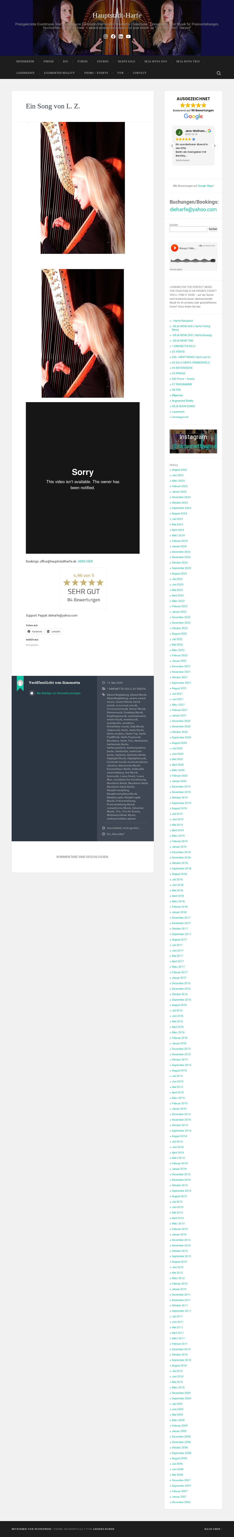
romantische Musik (119, 808)
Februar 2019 (180, 841)
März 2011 (178, 1338)
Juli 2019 (177, 813)
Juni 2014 (177, 1147)
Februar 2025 (180, 486)
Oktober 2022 (180, 628)
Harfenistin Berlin (117, 744)
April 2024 (178, 529)
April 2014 (178, 1152)
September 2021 (181, 682)
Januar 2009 (179, 1431)
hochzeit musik (116, 762)
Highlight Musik (116, 758)
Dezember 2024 (181, 497)
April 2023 (178, 595)
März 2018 (178, 901)
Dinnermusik (114, 712)
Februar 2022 (180, 655)
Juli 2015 (177, 1076)
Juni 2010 (177, 1376)
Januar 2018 (179, 912)
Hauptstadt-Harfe (117, 15)
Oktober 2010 (180, 1354)
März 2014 (178, 1158)
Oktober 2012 (180, 1251)
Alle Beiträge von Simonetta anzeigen (58, 693)
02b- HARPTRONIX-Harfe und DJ (191, 357)
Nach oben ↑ (213, 1529)
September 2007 (181, 1485)
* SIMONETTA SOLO (119, 688)
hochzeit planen (137, 762)
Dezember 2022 (181, 617)
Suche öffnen (218, 73)
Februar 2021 (180, 710)
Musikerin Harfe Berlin (120, 786)
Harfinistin (121, 751)
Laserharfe (25, 73)
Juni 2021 (177, 699)
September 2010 (181, 1360)
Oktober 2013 (180, 1185)
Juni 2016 (177, 1016)
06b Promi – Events (183, 378)
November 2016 (181, 988)
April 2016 (178, 1026)
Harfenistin (141, 740)
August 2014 (179, 1136)
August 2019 (179, 808)
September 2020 (181, 737)
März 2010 (178, 1387)
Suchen (174, 224)
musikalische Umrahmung (130, 779)
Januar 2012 (179, 1289)
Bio (65, 61)
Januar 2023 (179, 611)
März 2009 (178, 1420)
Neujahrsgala (115, 797)
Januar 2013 (179, 1234)
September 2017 (181, 934)
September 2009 (181, 1398)
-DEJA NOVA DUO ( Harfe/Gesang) (192, 335)
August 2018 (179, 874)
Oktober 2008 (180, 1447)
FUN (120, 73)
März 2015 (178, 1098)
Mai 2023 (177, 590)
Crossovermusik (117, 708)
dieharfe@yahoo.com (193, 209)
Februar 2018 (180, 906)
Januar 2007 (179, 1496)
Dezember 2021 (181, 666)
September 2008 (181, 1453)
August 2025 (179, 469)
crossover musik (126, 705)
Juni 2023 (177, 584)
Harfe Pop (131, 733)
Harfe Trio (126, 740)
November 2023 (181, 557)
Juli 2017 (177, 945)
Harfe (124, 730)
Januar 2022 (179, 660)
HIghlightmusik (136, 758)
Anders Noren (103, 1529)
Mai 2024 (177, 524)
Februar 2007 (180, 1491)
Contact (139, 73)
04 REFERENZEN (182, 367)
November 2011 (181, 1300)
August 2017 (179, 939)
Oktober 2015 (180, 1059)
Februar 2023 (180, 606)
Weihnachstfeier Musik (121, 815)
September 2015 (181, 1065)
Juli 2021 (177, 693)
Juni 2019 (177, 819)
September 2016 (181, 999)
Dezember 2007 (181, 1480)
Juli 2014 (177, 1141)
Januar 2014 (179, 1168)
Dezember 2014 (181, 1114)
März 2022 (178, 650)
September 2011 (181, 1310)
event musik (114, 719)
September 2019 (181, 803)
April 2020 (178, 764)
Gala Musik (137, 726)
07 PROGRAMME (182, 384)
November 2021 (181, 671)
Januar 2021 (179, 715)
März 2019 (178, 835)
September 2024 (181, 508)
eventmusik (130, 719)
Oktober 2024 (180, 502)
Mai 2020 (177, 759)
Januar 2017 (179, 977)
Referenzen (25, 61)
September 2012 (181, 1256)
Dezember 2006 (181, 1502)
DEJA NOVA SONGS (183, 406)
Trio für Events (131, 811)
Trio (118, 811)
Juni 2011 (177, 1321)
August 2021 (179, 688)
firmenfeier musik (118, 726)
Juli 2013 (177, 1201)
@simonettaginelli (196, 446)
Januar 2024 (179, 546)
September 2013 (181, 1190)
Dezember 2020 (181, 721)
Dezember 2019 (181, 786)
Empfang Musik (133, 712)
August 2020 (179, 743)
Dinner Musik (137, 708)
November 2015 (181, 1054)
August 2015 (179, 1070)
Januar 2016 (179, 1043)
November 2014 (181, 1119)
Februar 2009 (180, 1425)
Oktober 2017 (180, 928)
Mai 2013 (177, 1212)
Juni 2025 (177, 475)
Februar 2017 (180, 972)
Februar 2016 (180, 1037)
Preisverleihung (125, 800)
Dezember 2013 (181, 1174)
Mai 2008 (177, 1474)
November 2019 (181, 792)
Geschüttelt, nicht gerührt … (124, 828)
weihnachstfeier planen (121, 818)
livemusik (113, 776)
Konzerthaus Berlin (119, 769)
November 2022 (181, 622)
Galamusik (113, 730)
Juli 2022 (177, 639)
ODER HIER (85, 561)
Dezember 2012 (181, 1240)
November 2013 (181, 1179)
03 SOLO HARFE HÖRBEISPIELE (191, 362)
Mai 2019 (177, 824)
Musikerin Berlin (117, 783)
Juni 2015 (177, 1081)
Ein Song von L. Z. (53, 106)
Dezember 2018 (181, 852)
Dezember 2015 (181, 1048)
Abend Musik (138, 694)
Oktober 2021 (180, 677)
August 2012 (179, 1261)
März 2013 (178, 1223)
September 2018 (181, 868)
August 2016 (179, 1005)
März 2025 (178, 480)
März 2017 (178, 966)
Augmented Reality (59, 73)
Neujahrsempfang (118, 790)
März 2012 (178, 1278)
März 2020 (178, 770)
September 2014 (181, 1130)
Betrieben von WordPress (31, 1529)
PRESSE (49, 61)
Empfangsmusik (117, 716)
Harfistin (120, 755)
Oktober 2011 (180, 1305)
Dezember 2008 (181, 1436)
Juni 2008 (177, 1469)
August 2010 (179, 1365)
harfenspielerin (116, 747)
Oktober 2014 (180, 1125)
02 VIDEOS (139, 688)
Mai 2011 (177, 1327)
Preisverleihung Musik (120, 804)
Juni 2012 (177, 1267)
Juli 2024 (177, 518)
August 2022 (179, 633)
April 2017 (178, 961)
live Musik (131, 772)
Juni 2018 (177, 885)
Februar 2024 (180, 540)
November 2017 (181, 923)
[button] (214, 145)
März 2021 (178, 704)
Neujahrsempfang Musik (122, 793)
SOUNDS (103, 61)
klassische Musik (129, 765)
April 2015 (178, 1092)
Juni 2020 (177, 753)
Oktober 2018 (180, 863)
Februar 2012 (180, 1283)
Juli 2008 (177, 1463)
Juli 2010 (177, 1371)
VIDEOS (82, 61)
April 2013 (178, 1218)
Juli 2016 (177, 1010)
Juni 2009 (177, 1409)
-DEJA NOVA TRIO (182, 340)
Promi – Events (96, 73)
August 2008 (179, 1458)
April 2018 (178, 895)
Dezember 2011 (181, 1294)
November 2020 (181, 726)
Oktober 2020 (180, 732)
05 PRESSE (178, 373)
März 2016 (178, 1032)
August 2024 (179, 513)
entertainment (136, 716)
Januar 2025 (179, 491)
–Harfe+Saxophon (182, 320)
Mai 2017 (177, 955)
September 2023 (181, 568)
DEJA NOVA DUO (155, 61)
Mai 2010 (177, 1382)
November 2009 (181, 1393)
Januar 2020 (179, 781)
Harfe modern (115, 733)
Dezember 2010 (181, 1349)
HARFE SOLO (126, 61)
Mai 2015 (177, 1087)
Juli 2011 (177, 1316)
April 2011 (178, 1332)
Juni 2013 (177, 1207)
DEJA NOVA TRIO (188, 61)
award (133, 698)
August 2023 (179, 573)
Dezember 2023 (181, 551)
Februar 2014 (180, 1163)
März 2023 (178, 601)
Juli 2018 (177, 879)
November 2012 (181, 1245)
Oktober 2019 (180, 797)
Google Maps (205, 185)
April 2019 (178, 830)
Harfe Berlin (136, 730)
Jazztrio (112, 765)
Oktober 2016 (180, 994)
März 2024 (178, 535)
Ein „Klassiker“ (116, 834)
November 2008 (181, 1442)
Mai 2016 (177, 1021)
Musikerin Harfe (138, 783)
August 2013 (179, 1196)
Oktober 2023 (180, 562)
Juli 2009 (177, 1403)
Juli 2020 (177, 748)
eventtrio (128, 723)
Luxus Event (127, 776)
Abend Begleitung (118, 694)
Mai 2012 (177, 1272)
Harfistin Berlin (136, 755)
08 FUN (176, 389)
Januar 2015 (179, 1108)
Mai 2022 (177, 644)
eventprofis (114, 723)
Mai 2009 (177, 1414)
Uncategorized (180, 417)
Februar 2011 (180, 1343)
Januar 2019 (179, 846)
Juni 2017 (177, 950)
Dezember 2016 (181, 983)
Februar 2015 (180, 1103)
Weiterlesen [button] (183, 160)
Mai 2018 (177, 890)
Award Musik (124, 701)
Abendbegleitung (117, 698)
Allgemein (177, 395)
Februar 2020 (180, 775)
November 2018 (181, 857)
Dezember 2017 (181, 917)
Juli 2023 (177, 579)
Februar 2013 (180, 1229)
